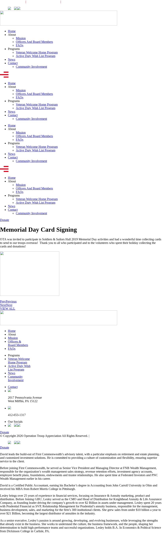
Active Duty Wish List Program (35, 56)
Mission (21, 38)
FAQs (19, 45)
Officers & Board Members (18, 343)
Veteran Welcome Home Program (37, 52)
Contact (13, 63)
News (11, 59)
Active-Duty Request (43, 1)
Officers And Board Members (34, 41)
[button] (81, 75)
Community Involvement (80, 1)
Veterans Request (11, 1)
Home (12, 31)
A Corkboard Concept (104, 435)
